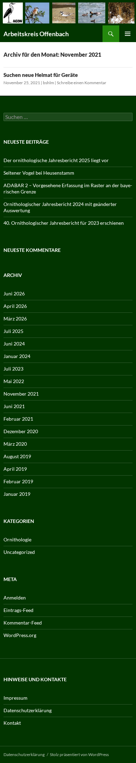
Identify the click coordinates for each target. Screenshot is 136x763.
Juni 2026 (14, 293)
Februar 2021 (18, 419)
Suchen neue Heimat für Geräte (40, 75)
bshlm (48, 82)
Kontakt (12, 723)
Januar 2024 (16, 356)
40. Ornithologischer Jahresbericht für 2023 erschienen (63, 223)
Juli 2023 (13, 369)
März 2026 (15, 318)
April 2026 (15, 306)
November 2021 (21, 394)
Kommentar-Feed (22, 623)
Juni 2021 (14, 406)
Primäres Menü (127, 33)
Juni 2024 (14, 344)
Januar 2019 (16, 494)
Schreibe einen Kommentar (81, 82)
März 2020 (15, 444)
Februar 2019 (18, 481)
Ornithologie (17, 539)
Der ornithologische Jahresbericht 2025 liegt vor (56, 160)
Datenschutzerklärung (27, 710)
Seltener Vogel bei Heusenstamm (38, 173)
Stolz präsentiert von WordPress (79, 754)
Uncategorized (19, 552)
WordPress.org (19, 635)
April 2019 (15, 469)
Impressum (15, 698)
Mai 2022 (13, 381)
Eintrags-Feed (18, 610)
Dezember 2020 (20, 431)
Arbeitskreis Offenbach (36, 34)
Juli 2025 (13, 331)
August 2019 (17, 456)
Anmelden (14, 598)
